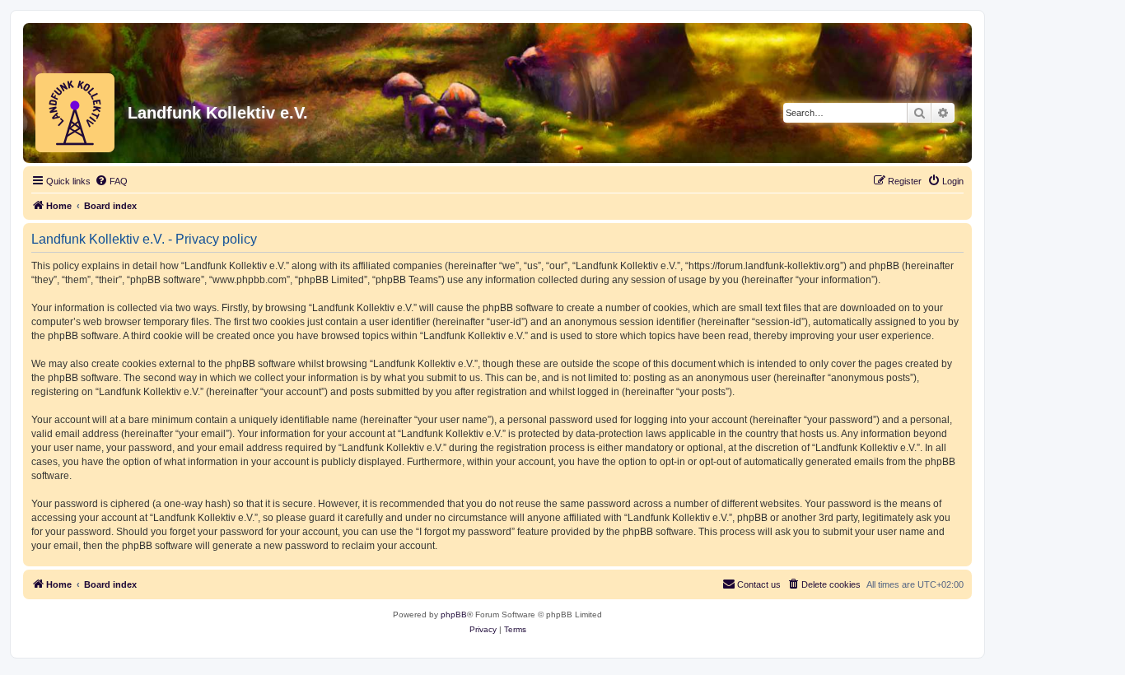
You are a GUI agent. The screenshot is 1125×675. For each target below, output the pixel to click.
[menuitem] (111, 181)
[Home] (70, 113)
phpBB (454, 614)
